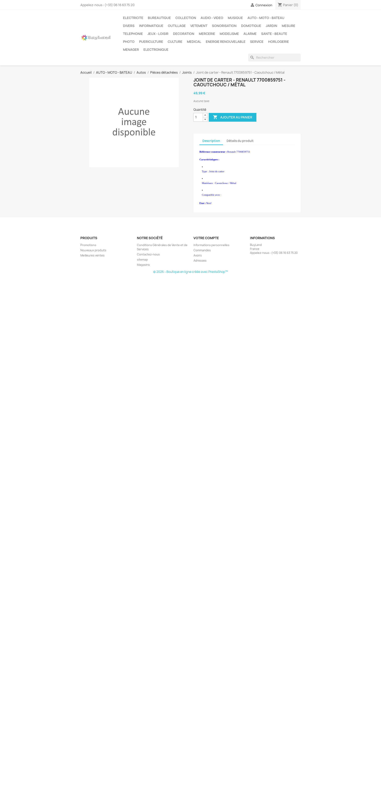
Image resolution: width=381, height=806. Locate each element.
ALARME (250, 34)
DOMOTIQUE (251, 26)
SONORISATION (224, 26)
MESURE (288, 26)
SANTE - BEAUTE (274, 34)
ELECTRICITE (133, 18)
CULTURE (175, 41)
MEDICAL (194, 41)
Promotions (88, 245)
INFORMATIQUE (151, 26)
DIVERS (129, 26)
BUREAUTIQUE (159, 18)
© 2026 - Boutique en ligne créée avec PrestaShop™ (190, 272)
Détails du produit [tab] (240, 141)
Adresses (200, 260)
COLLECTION (185, 18)
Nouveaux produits (93, 250)
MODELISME (229, 34)
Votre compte (206, 238)
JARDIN (271, 26)
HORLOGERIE (278, 41)
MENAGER (131, 49)
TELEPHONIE (133, 34)
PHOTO (129, 41)
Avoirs (197, 255)
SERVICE (257, 41)
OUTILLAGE (177, 26)
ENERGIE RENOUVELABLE (225, 41)
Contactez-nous (148, 254)
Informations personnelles (211, 245)
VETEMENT (198, 26)
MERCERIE (207, 34)
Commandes (202, 250)
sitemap (142, 259)
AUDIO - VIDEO (212, 18)
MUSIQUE (235, 18)
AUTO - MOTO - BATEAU (265, 18)
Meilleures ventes (92, 255)
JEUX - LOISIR (157, 34)
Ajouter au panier (232, 117)
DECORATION (183, 34)
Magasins (143, 265)
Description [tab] (211, 141)
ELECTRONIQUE (155, 49)
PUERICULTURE (151, 41)
